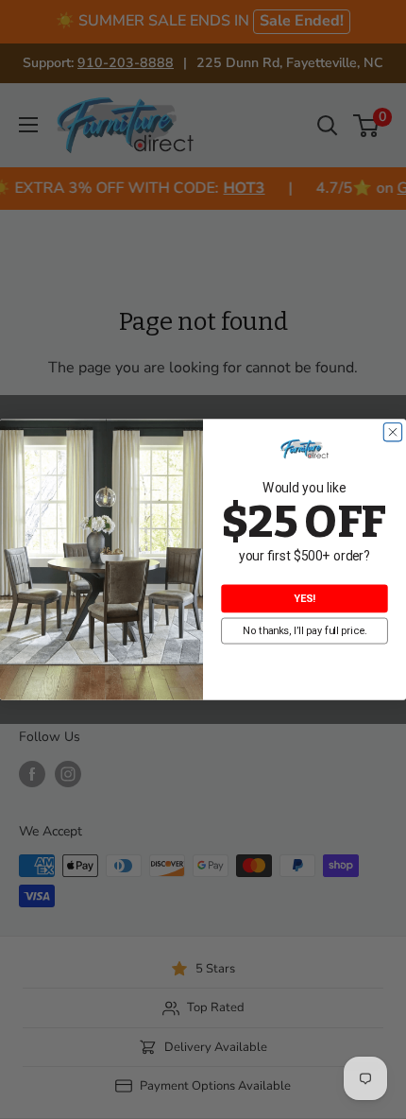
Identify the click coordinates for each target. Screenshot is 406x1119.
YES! (304, 599)
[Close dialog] (392, 432)
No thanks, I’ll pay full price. (305, 631)
